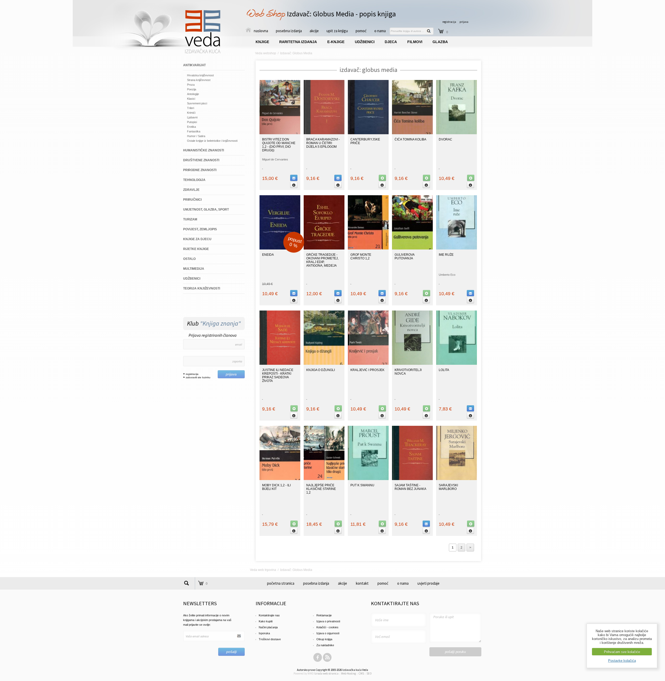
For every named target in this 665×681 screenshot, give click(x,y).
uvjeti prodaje (428, 583)
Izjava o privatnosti (328, 621)
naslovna (261, 30)
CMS (361, 673)
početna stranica (280, 583)
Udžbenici (191, 278)
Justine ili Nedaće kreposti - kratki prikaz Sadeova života (277, 375)
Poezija (191, 89)
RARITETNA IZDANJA (298, 42)
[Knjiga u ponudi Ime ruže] (456, 248)
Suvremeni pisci (197, 103)
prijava (464, 22)
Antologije (193, 94)
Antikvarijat (194, 65)
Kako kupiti (265, 621)
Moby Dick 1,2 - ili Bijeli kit (276, 487)
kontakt (362, 583)
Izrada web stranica (326, 673)
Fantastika (193, 131)
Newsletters (200, 603)
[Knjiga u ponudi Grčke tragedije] (324, 248)
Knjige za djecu (197, 239)
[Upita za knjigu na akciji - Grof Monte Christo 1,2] (382, 293)
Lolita (444, 370)
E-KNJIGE (335, 42)
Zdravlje (191, 190)
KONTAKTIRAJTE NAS (395, 603)
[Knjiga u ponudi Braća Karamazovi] (324, 133)
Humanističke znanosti (203, 150)
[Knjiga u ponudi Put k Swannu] (368, 479)
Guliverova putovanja (404, 256)
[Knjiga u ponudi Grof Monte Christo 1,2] (368, 248)
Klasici (191, 98)
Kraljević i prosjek (367, 370)
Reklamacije (324, 615)
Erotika (191, 126)
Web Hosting (348, 673)
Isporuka (264, 633)
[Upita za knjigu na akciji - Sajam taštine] (426, 524)
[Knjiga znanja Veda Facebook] (317, 661)
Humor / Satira (196, 136)
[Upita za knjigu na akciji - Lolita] (470, 408)
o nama (380, 30)
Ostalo (189, 259)
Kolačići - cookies (327, 627)
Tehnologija (194, 180)
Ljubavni (192, 117)
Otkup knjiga (324, 639)
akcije (314, 30)
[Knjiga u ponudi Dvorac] (456, 133)
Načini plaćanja (268, 627)
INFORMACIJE (271, 603)
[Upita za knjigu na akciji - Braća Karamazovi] (338, 178)
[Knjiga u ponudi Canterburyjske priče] (368, 133)
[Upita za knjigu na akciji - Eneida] (293, 293)
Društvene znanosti (201, 160)
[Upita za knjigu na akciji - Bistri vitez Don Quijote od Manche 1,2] (293, 178)
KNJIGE (262, 42)
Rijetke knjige (196, 249)
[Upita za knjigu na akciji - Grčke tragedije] (338, 293)
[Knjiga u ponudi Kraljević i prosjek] (368, 364)
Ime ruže (446, 255)
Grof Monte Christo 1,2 (360, 256)
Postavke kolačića (622, 661)
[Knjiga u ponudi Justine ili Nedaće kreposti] (280, 364)
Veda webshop (265, 53)
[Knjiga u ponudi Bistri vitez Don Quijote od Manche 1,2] (280, 133)
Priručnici (192, 199)
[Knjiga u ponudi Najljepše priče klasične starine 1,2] (324, 479)
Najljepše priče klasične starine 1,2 (321, 488)
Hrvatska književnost (200, 75)
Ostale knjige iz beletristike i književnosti (212, 140)
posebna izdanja (289, 30)
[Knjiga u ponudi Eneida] (280, 248)
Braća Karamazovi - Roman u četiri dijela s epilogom (323, 143)
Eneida (268, 255)
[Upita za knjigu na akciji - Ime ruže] (470, 293)
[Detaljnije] (294, 184)
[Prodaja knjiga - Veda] (203, 53)
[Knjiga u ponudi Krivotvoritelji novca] (412, 364)
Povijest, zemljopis (200, 229)
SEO (369, 673)
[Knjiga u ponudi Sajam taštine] (412, 479)
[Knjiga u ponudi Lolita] (456, 364)
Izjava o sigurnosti (327, 633)
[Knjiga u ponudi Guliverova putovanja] (412, 248)
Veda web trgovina (263, 570)
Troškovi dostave (270, 639)
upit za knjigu (337, 30)
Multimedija (193, 269)
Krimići (191, 112)
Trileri (190, 108)
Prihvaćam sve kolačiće (622, 652)
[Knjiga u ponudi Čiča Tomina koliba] (412, 133)
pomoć (361, 30)
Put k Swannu (362, 485)
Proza (191, 84)
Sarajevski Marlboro (448, 487)
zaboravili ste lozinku (197, 377)
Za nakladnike (325, 645)
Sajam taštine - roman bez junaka (410, 487)
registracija (449, 22)
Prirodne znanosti (199, 170)
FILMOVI (414, 42)
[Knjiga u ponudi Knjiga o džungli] (324, 364)
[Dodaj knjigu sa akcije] (382, 178)
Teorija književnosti (201, 288)
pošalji (231, 652)
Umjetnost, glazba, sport (206, 209)
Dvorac (445, 139)
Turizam (190, 219)
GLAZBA (440, 42)
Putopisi (192, 122)
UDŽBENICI (365, 42)
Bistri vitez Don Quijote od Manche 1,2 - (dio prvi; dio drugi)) (278, 145)
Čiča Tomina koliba (410, 139)
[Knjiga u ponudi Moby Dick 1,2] (280, 479)
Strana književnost (198, 80)
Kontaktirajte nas (269, 615)
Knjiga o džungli (320, 370)
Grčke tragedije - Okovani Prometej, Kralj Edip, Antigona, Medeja (322, 260)
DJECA (391, 42)
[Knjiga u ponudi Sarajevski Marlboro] (456, 479)
